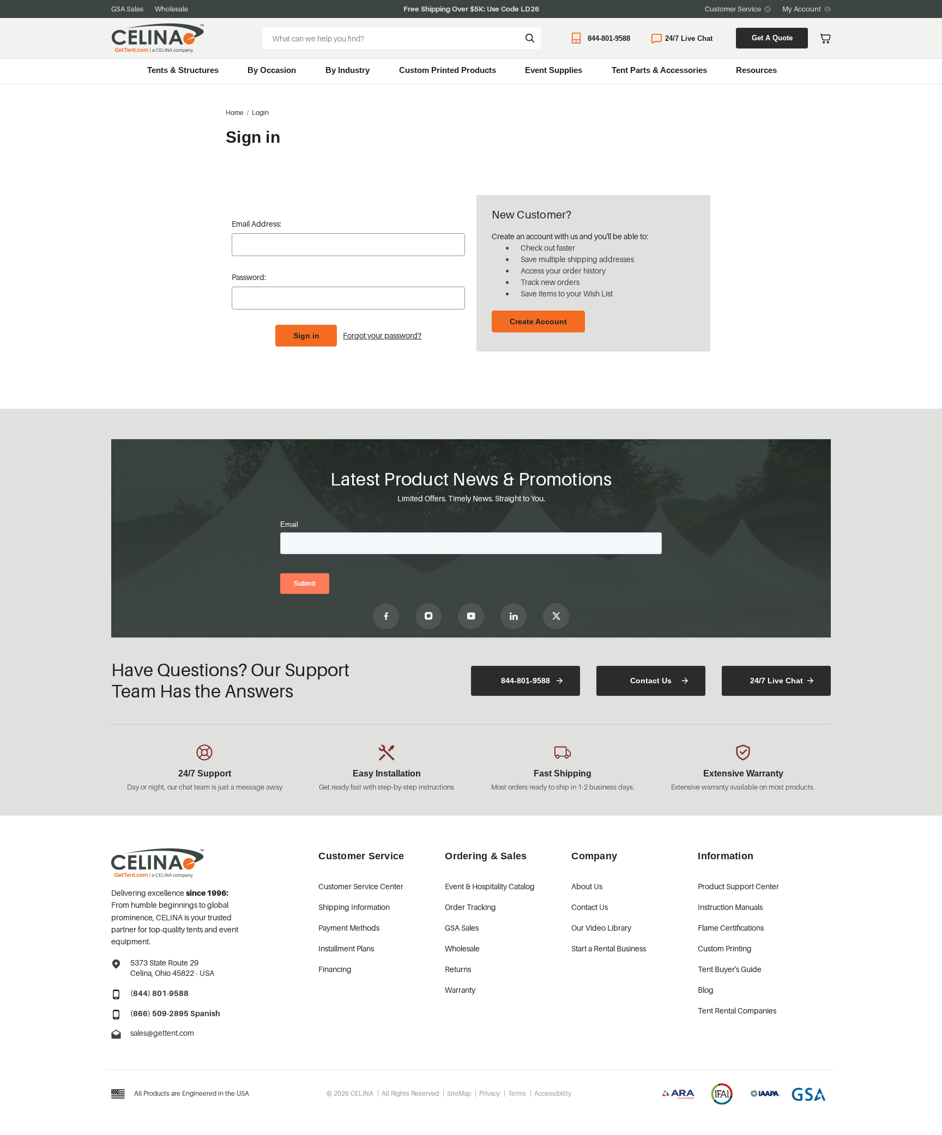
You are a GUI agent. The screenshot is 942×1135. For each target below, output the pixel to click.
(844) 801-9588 (159, 993)
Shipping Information (354, 907)
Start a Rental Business (608, 948)
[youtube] (471, 616)
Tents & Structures (183, 70)
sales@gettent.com (162, 1032)
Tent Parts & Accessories (659, 70)
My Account (801, 8)
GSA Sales (127, 8)
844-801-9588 (609, 38)
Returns (458, 969)
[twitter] (556, 616)
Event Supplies (553, 70)
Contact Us (651, 680)
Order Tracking (470, 907)
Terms (517, 1093)
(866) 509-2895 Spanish (175, 1013)
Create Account (538, 321)
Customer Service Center (360, 886)
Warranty (460, 989)
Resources (756, 70)
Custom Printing (725, 948)
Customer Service (733, 8)
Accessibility (552, 1093)
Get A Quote (772, 38)
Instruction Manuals (730, 907)
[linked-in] (513, 616)
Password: (249, 277)
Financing (335, 969)
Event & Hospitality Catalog (490, 886)
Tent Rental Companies (737, 1010)
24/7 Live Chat (688, 38)
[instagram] (428, 616)
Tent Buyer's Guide (730, 969)
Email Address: (256, 223)
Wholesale (171, 8)
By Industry (347, 70)
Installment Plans (346, 948)
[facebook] (386, 616)
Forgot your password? (382, 335)
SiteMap (459, 1093)
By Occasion (271, 70)
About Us (586, 886)
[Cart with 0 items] (825, 38)
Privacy (489, 1093)
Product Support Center (738, 886)
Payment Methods (348, 927)
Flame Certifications (731, 927)
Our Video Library (601, 927)
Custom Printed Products (447, 70)
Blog (706, 989)
